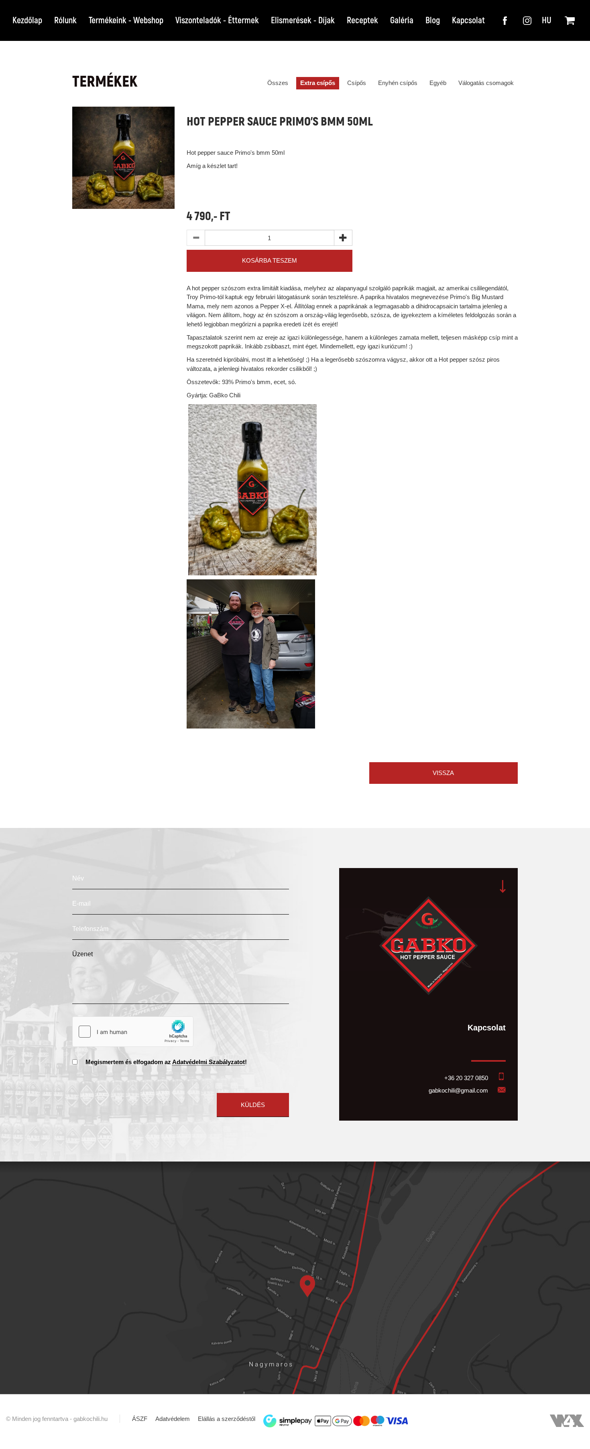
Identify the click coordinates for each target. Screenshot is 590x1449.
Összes (277, 82)
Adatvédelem (172, 1418)
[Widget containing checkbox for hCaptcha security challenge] (132, 1031)
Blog (432, 20)
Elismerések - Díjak (303, 20)
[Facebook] (506, 16)
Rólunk (65, 20)
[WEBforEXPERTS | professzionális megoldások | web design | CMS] (567, 1424)
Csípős (356, 82)
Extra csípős (317, 82)
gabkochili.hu (90, 1418)
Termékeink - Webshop (126, 20)
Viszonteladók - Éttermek (217, 20)
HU (546, 20)
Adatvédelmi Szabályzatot (208, 1061)
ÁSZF (139, 1418)
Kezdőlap (27, 20)
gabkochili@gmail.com (458, 1090)
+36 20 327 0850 (466, 1078)
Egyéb (437, 82)
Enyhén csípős (397, 82)
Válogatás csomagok (486, 82)
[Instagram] (526, 16)
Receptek (362, 20)
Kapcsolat (468, 20)
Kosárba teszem (269, 260)
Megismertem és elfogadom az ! (166, 1061)
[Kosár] (567, 16)
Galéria (401, 20)
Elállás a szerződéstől (226, 1418)
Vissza (443, 772)
